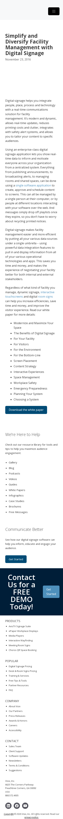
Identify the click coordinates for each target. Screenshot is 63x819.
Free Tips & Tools (18, 680)
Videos (13, 479)
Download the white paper (26, 410)
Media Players (16, 635)
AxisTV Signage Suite (20, 626)
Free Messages (18, 512)
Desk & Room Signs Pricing (23, 671)
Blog (11, 468)
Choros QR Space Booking (22, 650)
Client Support (16, 751)
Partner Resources (19, 685)
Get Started (16, 559)
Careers (13, 725)
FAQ (11, 690)
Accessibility (15, 730)
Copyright (9, 814)
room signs (45, 296)
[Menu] (53, 11)
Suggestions (15, 770)
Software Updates (18, 755)
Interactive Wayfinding (21, 640)
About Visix (14, 706)
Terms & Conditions (19, 765)
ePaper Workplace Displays (23, 631)
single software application (33, 185)
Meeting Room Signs (19, 645)
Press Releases (17, 715)
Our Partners (16, 711)
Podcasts (14, 473)
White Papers (17, 490)
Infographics (16, 495)
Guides (13, 484)
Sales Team (15, 746)
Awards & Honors (18, 720)
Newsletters (15, 760)
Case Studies (16, 501)
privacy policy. (31, 817)
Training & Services (19, 675)
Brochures (15, 506)
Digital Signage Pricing (20, 666)
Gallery (13, 462)
